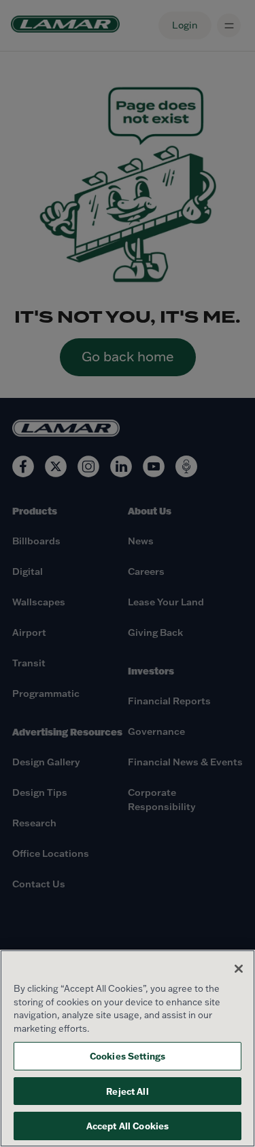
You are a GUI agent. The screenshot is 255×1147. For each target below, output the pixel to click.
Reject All (127, 1091)
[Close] (239, 969)
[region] (127, 1048)
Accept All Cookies (127, 1125)
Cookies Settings (127, 1056)
